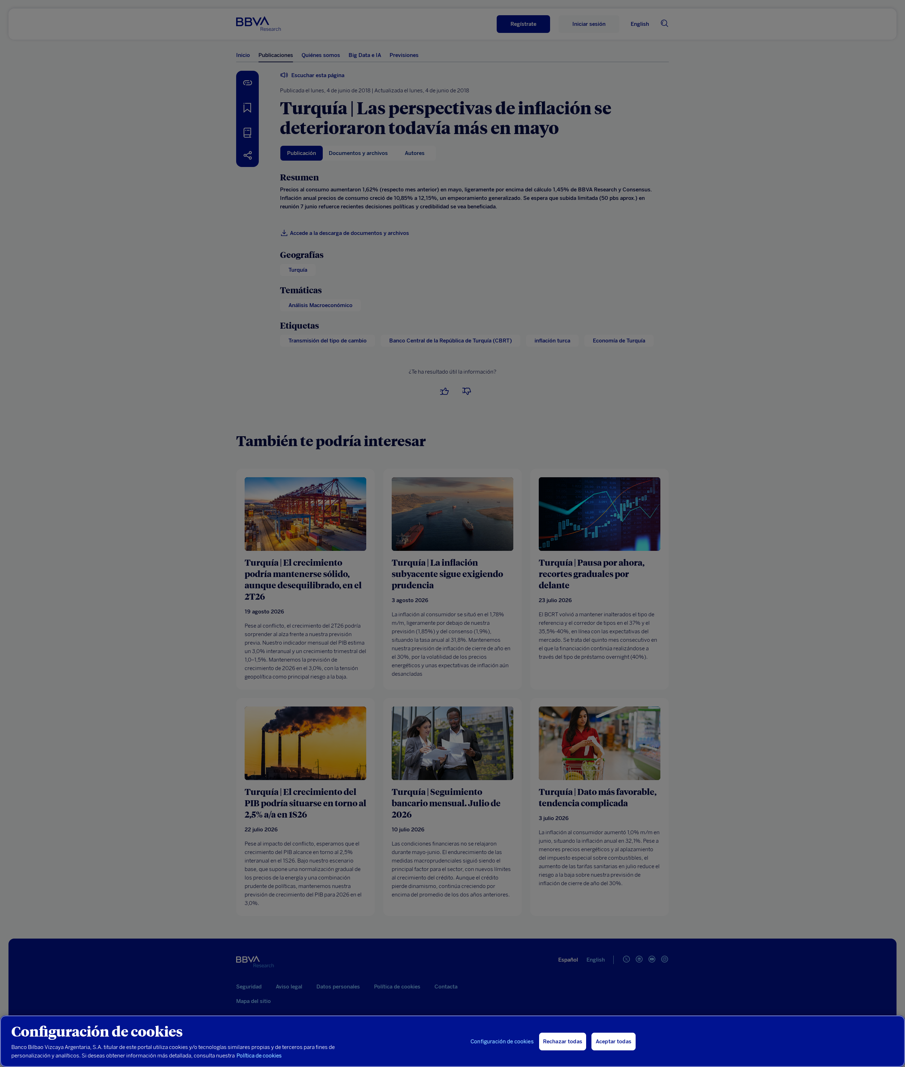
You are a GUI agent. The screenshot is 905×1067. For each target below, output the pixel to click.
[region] (452, 1041)
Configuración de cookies (502, 1041)
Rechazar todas (562, 1041)
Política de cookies (259, 1055)
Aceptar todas (613, 1041)
